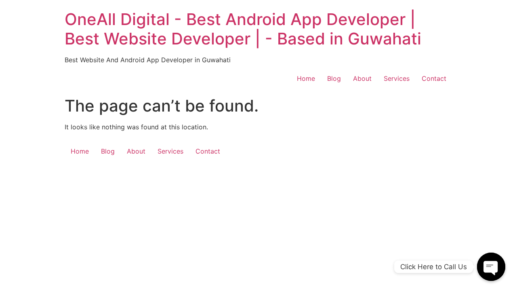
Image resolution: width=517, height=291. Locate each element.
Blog (334, 78)
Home (306, 78)
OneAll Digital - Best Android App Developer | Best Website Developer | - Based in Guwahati (243, 28)
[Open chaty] (491, 267)
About (362, 78)
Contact (434, 78)
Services (397, 78)
